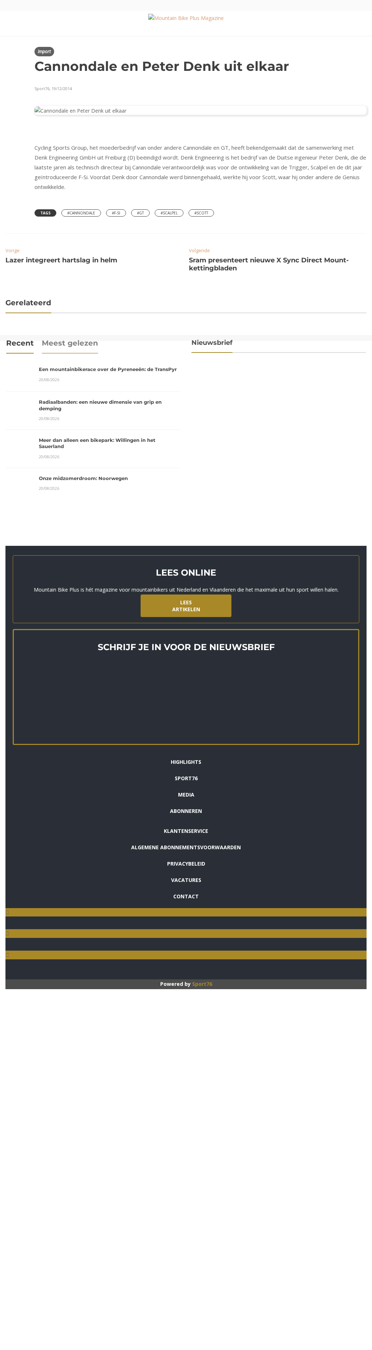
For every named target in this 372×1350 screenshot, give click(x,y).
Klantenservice (186, 830)
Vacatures (186, 880)
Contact (186, 896)
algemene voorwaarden (265, 435)
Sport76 (202, 983)
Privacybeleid (186, 863)
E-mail (199, 379)
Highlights (186, 761)
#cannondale (81, 212)
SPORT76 (186, 778)
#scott (201, 212)
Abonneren (186, 810)
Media (186, 794)
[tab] (20, 345)
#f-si (116, 212)
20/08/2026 (49, 379)
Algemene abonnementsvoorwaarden (186, 847)
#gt (140, 212)
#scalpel (169, 212)
